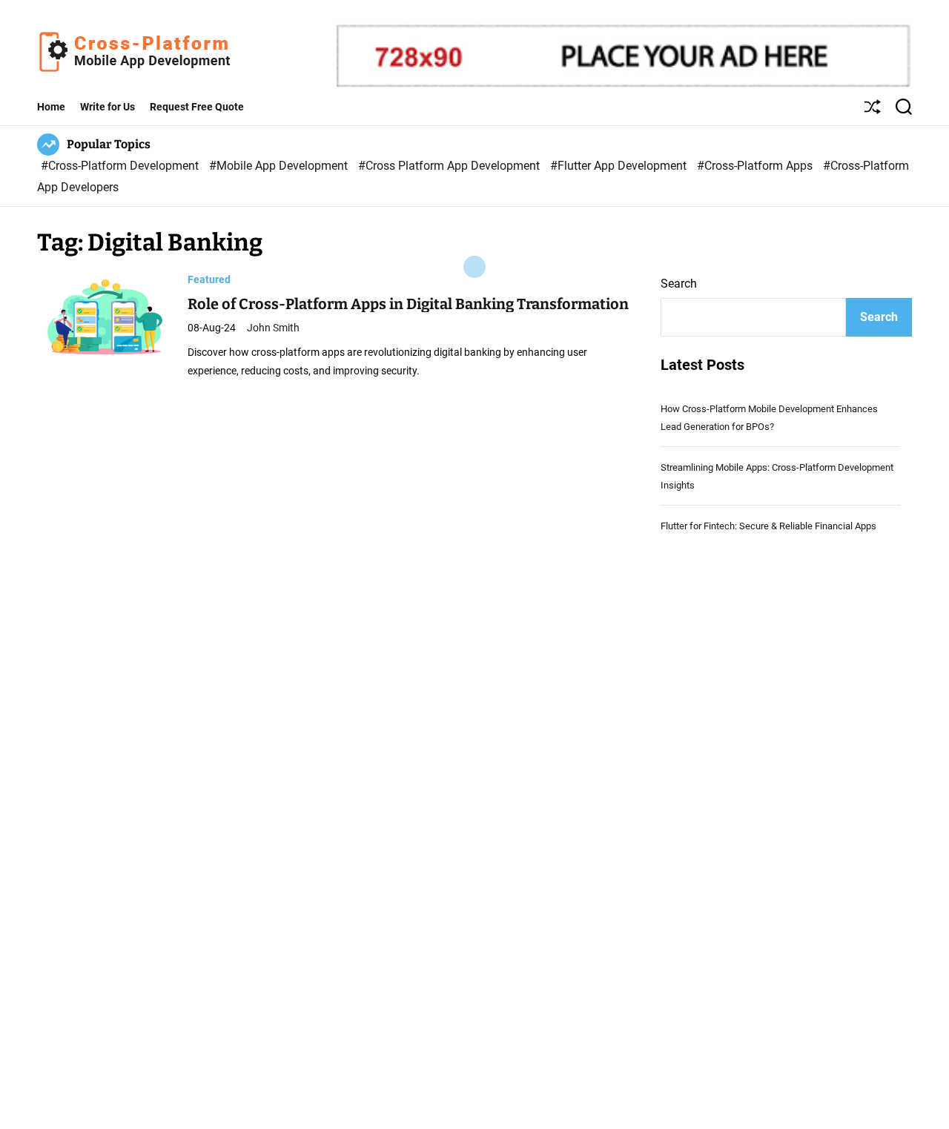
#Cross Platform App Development (450, 166)
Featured (209, 279)
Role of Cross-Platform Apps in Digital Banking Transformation (408, 303)
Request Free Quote (197, 107)
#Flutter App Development (620, 166)
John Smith (273, 327)
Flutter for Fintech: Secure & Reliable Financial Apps (768, 526)
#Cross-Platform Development (121, 166)
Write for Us (107, 107)
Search (679, 284)
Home (51, 107)
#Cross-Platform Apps (756, 166)
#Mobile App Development (280, 166)
